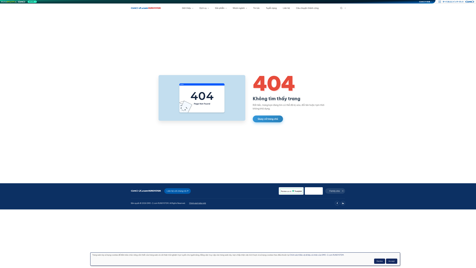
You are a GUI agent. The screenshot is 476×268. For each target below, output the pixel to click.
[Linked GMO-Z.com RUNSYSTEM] (343, 203)
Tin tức (256, 8)
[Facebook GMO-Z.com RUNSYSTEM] (337, 203)
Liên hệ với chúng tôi (177, 191)
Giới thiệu (187, 8)
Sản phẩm (220, 8)
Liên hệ (286, 8)
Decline (380, 261)
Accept (391, 261)
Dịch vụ (203, 8)
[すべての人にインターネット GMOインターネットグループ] (458, 1)
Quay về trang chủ (268, 118)
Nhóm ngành (239, 8)
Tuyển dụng (271, 8)
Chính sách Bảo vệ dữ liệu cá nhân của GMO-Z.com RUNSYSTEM (317, 255)
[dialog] (245, 259)
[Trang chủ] (146, 8)
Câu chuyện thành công (307, 8)
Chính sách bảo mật (197, 203)
